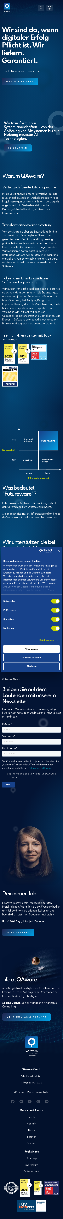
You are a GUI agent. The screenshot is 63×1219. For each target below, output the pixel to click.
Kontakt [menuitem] (31, 1123)
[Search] (41, 8)
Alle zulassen (31, 649)
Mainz (30, 1092)
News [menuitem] (31, 1130)
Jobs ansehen (18, 933)
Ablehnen (31, 666)
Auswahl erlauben (31, 657)
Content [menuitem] (31, 1143)
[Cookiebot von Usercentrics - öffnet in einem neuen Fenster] (39, 551)
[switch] (55, 610)
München (19, 1092)
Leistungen (17, 148)
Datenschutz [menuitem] (31, 1171)
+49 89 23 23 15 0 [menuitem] (31, 1076)
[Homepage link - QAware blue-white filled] (31, 1048)
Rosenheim (43, 1092)
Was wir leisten (20, 82)
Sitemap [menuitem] (31, 1158)
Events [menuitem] (32, 1117)
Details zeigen (46, 640)
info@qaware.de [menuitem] (31, 1082)
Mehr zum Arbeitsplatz (27, 1017)
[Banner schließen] (59, 551)
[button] (57, 7)
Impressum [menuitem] (31, 1165)
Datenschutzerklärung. (40, 768)
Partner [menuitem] (31, 1137)
